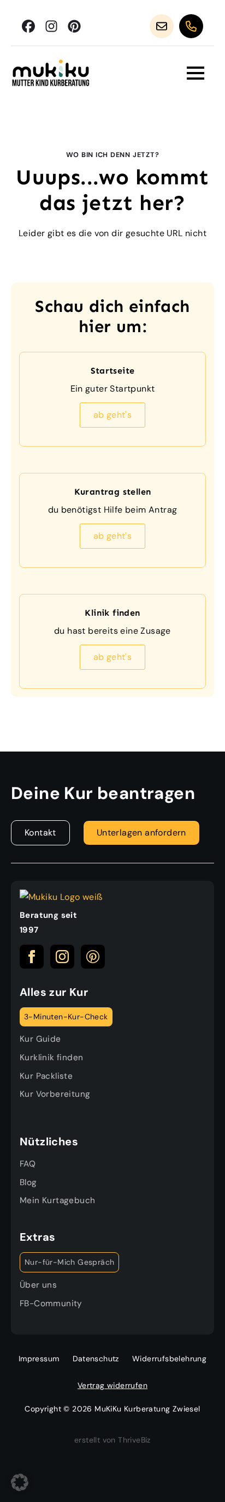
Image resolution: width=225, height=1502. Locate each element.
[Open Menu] (195, 73)
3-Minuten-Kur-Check (66, 1017)
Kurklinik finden (51, 1057)
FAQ (27, 1163)
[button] (19, 1482)
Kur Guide (40, 1039)
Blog (28, 1182)
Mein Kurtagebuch (57, 1200)
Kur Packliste (46, 1076)
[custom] (28, 26)
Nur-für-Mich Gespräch (69, 1262)
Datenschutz (96, 1358)
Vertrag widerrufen (112, 1385)
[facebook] (32, 957)
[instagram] (62, 957)
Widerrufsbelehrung (169, 1358)
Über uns (38, 1284)
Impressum (39, 1358)
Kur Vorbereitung (55, 1094)
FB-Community (51, 1303)
